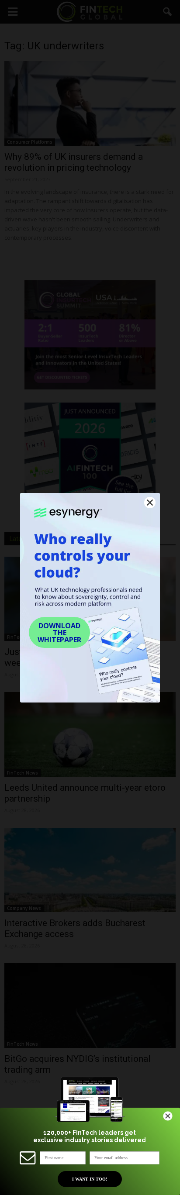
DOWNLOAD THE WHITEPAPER (59, 632)
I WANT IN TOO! (89, 1179)
